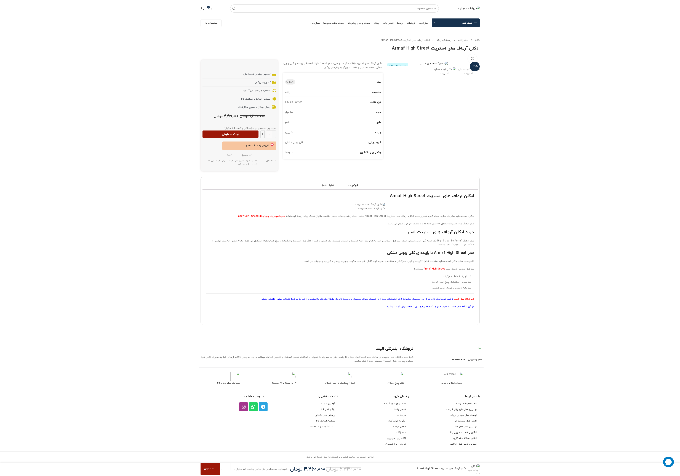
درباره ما (401, 415)
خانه (477, 40)
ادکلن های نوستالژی (466, 421)
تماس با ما (400, 409)
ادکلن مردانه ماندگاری (465, 438)
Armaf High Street (434, 269)
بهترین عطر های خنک (465, 426)
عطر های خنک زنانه (466, 403)
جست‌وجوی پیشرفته (394, 403)
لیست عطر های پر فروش (463, 415)
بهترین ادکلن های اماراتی (463, 444)
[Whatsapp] (253, 406)
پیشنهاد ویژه (211, 23)
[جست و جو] (234, 8)
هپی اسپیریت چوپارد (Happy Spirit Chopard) (261, 216)
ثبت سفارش (230, 134)
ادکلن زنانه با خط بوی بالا (463, 432)
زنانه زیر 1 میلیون (396, 438)
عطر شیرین (216, 160)
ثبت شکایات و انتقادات (322, 426)
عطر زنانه (462, 40)
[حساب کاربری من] (202, 8)
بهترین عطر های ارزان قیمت (461, 409)
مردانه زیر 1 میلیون (395, 444)
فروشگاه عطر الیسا (464, 299)
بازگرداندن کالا (328, 409)
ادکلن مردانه (399, 426)
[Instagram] (243, 406)
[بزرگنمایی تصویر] (472, 58)
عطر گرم (241, 164)
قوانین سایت (328, 403)
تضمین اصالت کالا (325, 421)
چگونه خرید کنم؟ (397, 421)
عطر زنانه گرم (228, 160)
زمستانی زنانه (443, 40)
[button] (260, 145)
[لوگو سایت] (468, 8)
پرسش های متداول (325, 415)
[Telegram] (263, 406)
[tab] (351, 185)
